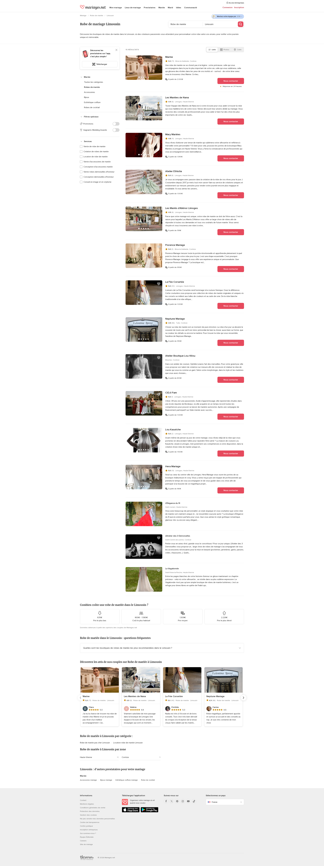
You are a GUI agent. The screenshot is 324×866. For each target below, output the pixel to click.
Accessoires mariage (88, 780)
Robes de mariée (92, 87)
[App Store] (131, 812)
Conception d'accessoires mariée (98, 166)
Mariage (83, 15)
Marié (170, 7)
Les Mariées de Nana (177, 97)
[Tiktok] (194, 801)
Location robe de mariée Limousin (128, 742)
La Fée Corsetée (174, 281)
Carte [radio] (239, 50)
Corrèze (125, 757)
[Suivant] (243, 698)
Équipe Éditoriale (87, 837)
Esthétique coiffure (92, 102)
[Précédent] (80, 698)
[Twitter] (171, 801)
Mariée (161, 7)
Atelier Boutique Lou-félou (180, 355)
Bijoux (86, 97)
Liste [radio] (214, 50)
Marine (169, 57)
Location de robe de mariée (96, 156)
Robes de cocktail (92, 107)
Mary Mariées (172, 134)
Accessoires (89, 92)
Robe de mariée (97, 15)
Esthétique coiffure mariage (127, 780)
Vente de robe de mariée (94, 146)
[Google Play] (149, 812)
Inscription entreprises (89, 830)
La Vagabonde (172, 568)
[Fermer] (116, 50)
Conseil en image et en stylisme (97, 182)
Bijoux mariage (106, 780)
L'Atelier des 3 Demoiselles (177, 536)
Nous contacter (231, 81)
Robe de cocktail (148, 780)
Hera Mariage (172, 466)
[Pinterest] (177, 801)
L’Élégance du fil (172, 503)
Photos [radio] (226, 50)
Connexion (227, 7)
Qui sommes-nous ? (88, 833)
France (214, 802)
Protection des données (90, 811)
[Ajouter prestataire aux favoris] (158, 58)
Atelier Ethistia (173, 171)
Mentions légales (87, 804)
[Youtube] (188, 801)
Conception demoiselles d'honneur (99, 177)
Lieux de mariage (133, 7)
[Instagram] (182, 801)
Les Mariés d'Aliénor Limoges (181, 208)
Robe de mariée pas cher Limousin (95, 742)
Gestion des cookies (88, 815)
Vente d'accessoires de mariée (97, 161)
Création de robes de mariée (96, 151)
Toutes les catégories (93, 82)
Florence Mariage (175, 245)
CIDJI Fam (171, 392)
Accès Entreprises (236, 3)
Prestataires (149, 7)
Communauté (190, 7)
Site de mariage (86, 844)
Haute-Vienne (86, 757)
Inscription (239, 7)
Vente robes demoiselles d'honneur (99, 172)
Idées (178, 7)
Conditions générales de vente (92, 808)
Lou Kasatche (173, 429)
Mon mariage (115, 7)
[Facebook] (166, 801)
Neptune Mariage (175, 318)
